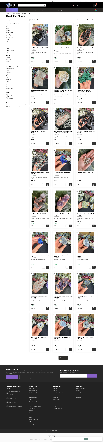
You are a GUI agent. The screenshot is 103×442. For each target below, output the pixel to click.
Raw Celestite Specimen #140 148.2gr (62, 338)
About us (55, 390)
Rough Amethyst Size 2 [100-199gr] (62, 214)
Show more (63, 358)
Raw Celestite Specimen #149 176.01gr (85, 338)
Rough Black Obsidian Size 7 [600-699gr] (40, 48)
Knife (7, 81)
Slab (7, 86)
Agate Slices (9, 25)
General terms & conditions (59, 392)
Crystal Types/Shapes (15, 13)
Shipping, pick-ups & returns (59, 401)
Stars (7, 63)
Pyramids (8, 57)
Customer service (12, 377)
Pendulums (8, 72)
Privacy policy (56, 397)
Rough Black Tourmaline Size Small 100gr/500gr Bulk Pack (86, 48)
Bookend (8, 75)
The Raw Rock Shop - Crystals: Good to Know (60, 10)
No (90, 439)
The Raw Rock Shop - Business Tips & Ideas (36, 10)
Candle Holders (9, 32)
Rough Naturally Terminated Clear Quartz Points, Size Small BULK (63, 132)
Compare (34, 61)
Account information (80, 388)
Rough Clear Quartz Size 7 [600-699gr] (39, 91)
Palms (7, 54)
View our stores (25, 377)
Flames (7, 43)
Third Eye (11, 96)
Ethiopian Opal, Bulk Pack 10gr (85, 172)
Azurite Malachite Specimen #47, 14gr (40, 255)
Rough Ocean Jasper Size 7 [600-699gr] (85, 214)
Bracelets (31, 413)
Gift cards (22, 10)
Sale (30, 399)
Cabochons (8, 30)
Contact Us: (55, 388)
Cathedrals (8, 36)
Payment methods (57, 399)
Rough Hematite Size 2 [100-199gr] (38, 214)
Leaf (7, 77)
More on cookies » (97, 439)
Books (30, 417)
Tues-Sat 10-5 (12, 402)
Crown (10, 95)
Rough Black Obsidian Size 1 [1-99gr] (39, 132)
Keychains (8, 79)
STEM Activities (32, 422)
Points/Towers (9, 56)
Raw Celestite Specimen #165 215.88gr (62, 255)
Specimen (8, 59)
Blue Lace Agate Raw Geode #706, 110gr (38, 338)
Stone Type (32, 388)
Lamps (7, 48)
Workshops (31, 424)
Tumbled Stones (10, 68)
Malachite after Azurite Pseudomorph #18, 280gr (84, 91)
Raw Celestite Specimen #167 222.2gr (85, 255)
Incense (31, 410)
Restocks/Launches (33, 401)
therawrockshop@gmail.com (15, 406)
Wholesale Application (58, 408)
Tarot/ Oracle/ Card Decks (35, 406)
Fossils (7, 70)
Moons (7, 52)
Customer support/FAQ (58, 404)
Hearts (7, 46)
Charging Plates (9, 37)
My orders (78, 390)
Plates (7, 83)
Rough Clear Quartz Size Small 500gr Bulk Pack (39, 297)
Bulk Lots (31, 395)
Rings (7, 85)
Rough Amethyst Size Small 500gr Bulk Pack (63, 297)
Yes (86, 439)
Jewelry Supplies (33, 397)
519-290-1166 (12, 398)
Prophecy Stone (9, 88)
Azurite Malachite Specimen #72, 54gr (63, 173)
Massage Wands (10, 50)
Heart (10, 98)
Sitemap (54, 406)
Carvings (8, 34)
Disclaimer (55, 395)
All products (78, 397)
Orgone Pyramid (9, 74)
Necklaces (8, 26)
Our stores (76, 10)
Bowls (7, 28)
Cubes (7, 39)
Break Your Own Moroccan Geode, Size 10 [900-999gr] (63, 91)
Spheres (8, 61)
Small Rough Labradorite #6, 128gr (84, 297)
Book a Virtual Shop (33, 419)
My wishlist (78, 392)
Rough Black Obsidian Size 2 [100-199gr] (86, 132)
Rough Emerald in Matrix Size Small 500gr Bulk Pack (40, 173)
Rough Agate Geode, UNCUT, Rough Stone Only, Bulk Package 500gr (62, 49)
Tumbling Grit (32, 408)
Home (7, 13)
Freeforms (8, 45)
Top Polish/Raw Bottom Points (13, 66)
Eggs (7, 41)
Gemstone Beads (33, 390)
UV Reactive (32, 415)
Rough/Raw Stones (26, 13)
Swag (30, 404)
